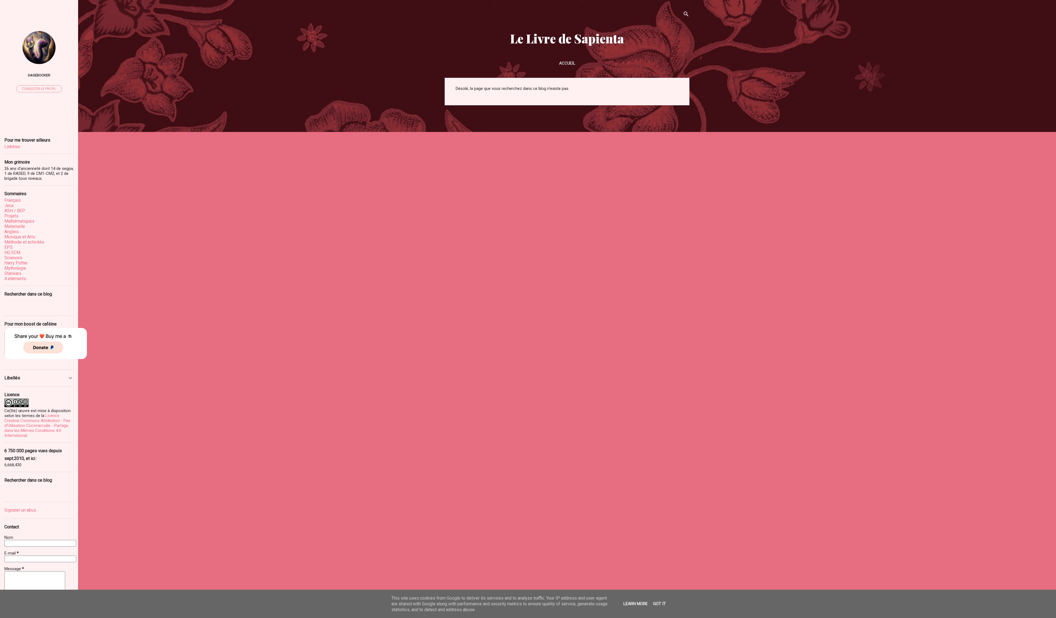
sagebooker (39, 75)
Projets (11, 216)
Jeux (9, 205)
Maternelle (14, 226)
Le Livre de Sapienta (567, 38)
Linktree (12, 146)
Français (12, 200)
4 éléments (15, 278)
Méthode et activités (24, 242)
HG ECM (12, 252)
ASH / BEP (14, 210)
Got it (659, 603)
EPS (8, 247)
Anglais (11, 231)
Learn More (635, 603)
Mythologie (15, 268)
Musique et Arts (19, 236)
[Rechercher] (686, 15)
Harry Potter (16, 263)
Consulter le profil (39, 89)
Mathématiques (19, 221)
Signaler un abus (20, 510)
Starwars (12, 273)
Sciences (13, 257)
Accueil (567, 63)
